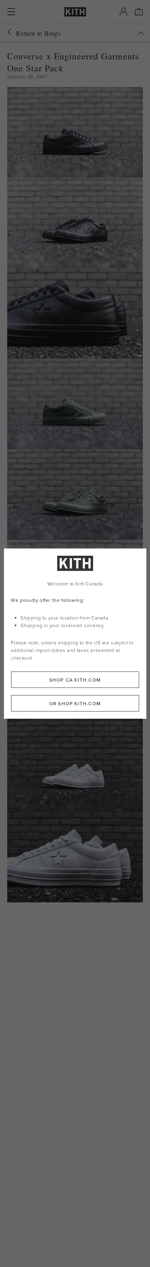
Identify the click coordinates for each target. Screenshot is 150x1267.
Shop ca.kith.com (75, 679)
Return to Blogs (38, 33)
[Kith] (75, 11)
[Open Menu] (11, 12)
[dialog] (75, 634)
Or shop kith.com (75, 703)
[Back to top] (141, 33)
